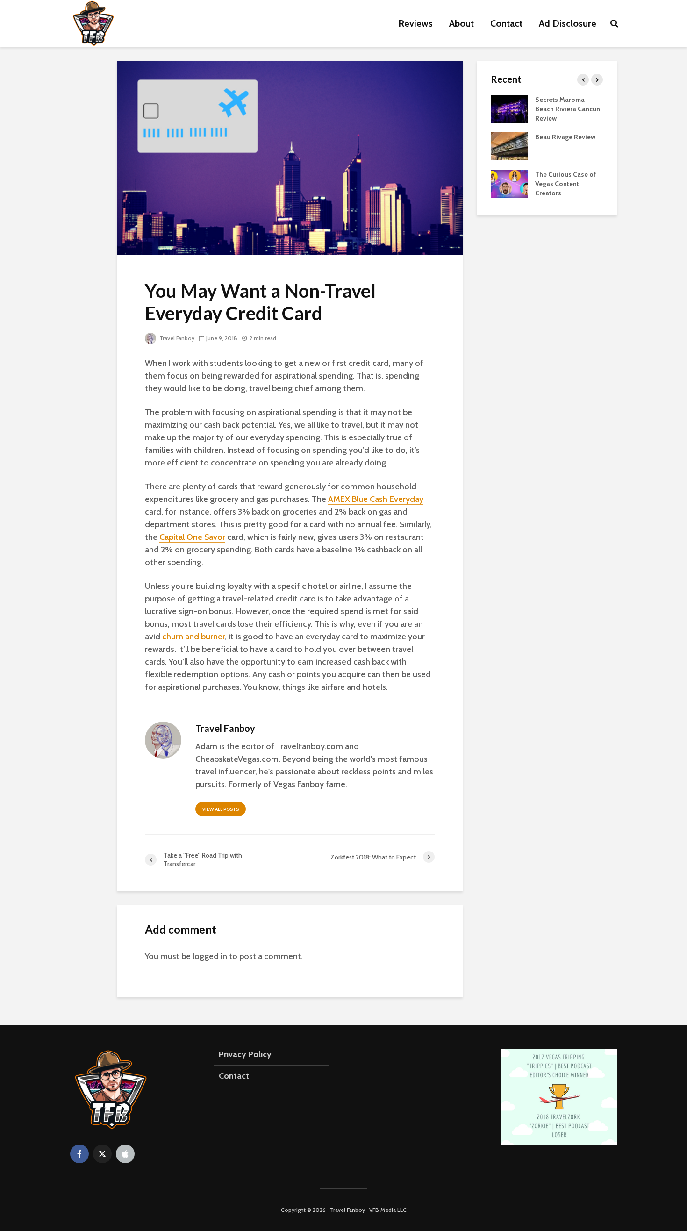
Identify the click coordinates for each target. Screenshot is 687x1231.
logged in (210, 956)
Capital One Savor (192, 537)
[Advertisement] (547, 369)
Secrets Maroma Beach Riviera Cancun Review (567, 108)
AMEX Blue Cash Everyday (375, 499)
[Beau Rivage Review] (509, 145)
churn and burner (193, 636)
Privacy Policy (245, 1054)
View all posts (220, 809)
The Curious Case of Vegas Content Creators (565, 183)
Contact (506, 23)
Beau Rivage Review (565, 137)
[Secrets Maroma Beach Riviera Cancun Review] (509, 108)
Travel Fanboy (176, 338)
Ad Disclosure (567, 23)
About (461, 23)
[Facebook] (79, 1154)
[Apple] (125, 1154)
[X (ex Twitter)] (102, 1154)
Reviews (415, 23)
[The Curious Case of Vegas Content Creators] (509, 183)
